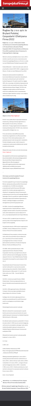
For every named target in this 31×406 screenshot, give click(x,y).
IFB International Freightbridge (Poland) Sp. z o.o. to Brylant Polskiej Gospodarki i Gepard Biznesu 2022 (15, 387)
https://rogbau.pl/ (15, 115)
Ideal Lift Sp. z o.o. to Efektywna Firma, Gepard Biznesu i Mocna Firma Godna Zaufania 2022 (15, 381)
